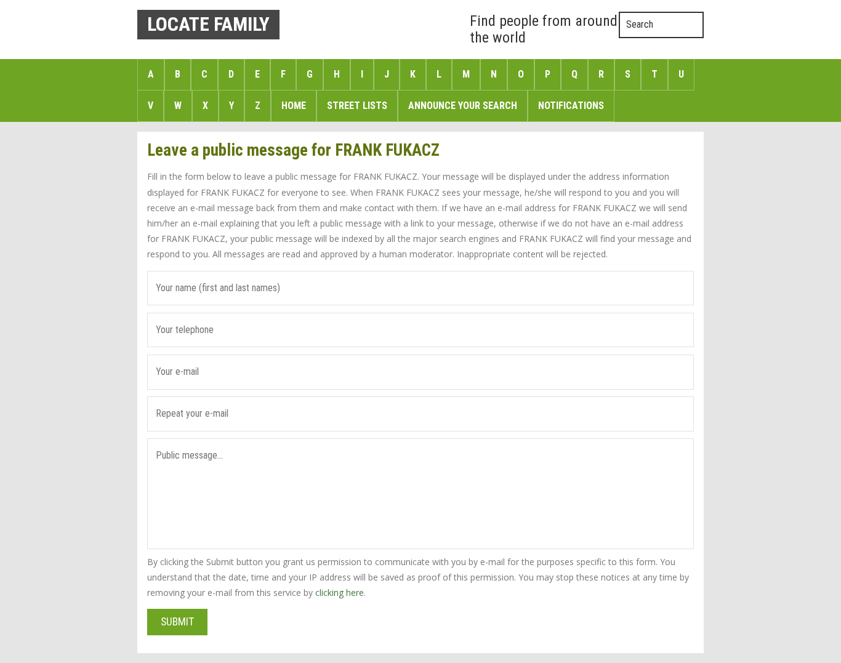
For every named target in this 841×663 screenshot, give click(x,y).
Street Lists (357, 105)
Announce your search (462, 105)
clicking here (339, 592)
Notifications (571, 105)
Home (293, 105)
